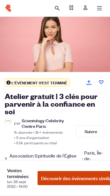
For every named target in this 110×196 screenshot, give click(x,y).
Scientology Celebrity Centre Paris (43, 123)
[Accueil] (8, 8)
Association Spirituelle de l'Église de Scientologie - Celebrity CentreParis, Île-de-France (56, 158)
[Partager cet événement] (89, 82)
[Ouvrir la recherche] (57, 8)
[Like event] (101, 82)
